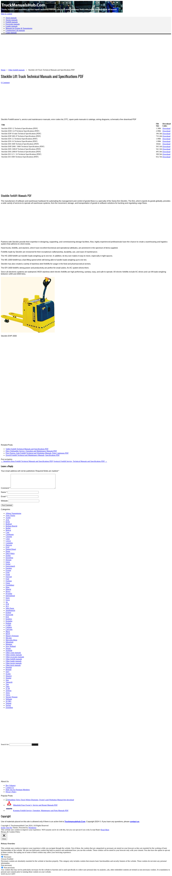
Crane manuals (11, 33)
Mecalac (9, 638)
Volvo (8, 695)
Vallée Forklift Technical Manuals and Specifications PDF (27, 449)
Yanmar (8, 703)
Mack (8, 632)
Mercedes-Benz (11, 640)
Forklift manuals (12, 22)
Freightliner (10, 585)
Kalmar (8, 613)
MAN (8, 634)
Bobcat (8, 530)
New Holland (11, 646)
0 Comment (5, 83)
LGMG (8, 625)
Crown (8, 541)
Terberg (8, 691)
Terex (8, 693)
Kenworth (9, 615)
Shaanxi (9, 676)
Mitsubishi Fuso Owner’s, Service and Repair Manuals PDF (35, 805)
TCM (8, 688)
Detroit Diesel (11, 549)
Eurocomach (10, 566)
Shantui (8, 678)
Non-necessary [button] (6, 865)
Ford (7, 579)
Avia (7, 520)
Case (7, 532)
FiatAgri (9, 577)
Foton (8, 583)
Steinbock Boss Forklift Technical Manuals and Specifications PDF (27, 461)
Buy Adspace (11, 785)
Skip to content (6, 14)
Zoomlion (9, 707)
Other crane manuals (13, 653)
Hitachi (8, 589)
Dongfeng (9, 558)
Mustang (9, 644)
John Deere (10, 608)
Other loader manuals (13, 661)
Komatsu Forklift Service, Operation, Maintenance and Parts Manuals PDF (40, 811)
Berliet (8, 528)
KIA (7, 617)
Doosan (8, 560)
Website (4, 501)
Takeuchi (9, 682)
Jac (7, 602)
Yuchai (8, 705)
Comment (5, 488)
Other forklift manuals (16, 70)
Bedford (9, 524)
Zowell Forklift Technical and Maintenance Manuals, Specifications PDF (33, 455)
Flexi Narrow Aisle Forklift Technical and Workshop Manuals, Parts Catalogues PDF (37, 453)
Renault (8, 670)
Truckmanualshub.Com (74, 822)
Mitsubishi (9, 642)
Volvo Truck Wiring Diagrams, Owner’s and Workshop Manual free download (45, 800)
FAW (8, 572)
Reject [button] (98, 830)
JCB (7, 604)
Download (166, 128)
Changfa (9, 537)
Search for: (5, 744)
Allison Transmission (13, 513)
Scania (8, 674)
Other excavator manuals (15, 657)
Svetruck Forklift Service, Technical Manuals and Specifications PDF (80, 461)
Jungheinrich (10, 610)
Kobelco (9, 619)
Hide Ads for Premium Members (18, 790)
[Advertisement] (71, 52)
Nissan (8, 648)
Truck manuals (11, 18)
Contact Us (10, 788)
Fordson (9, 581)
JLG (7, 606)
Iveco (8, 600)
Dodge (8, 556)
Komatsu (9, 621)
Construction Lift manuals (15, 30)
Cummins (9, 543)
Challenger (10, 534)
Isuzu (8, 598)
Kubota (8, 623)
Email (4, 496)
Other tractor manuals (14, 663)
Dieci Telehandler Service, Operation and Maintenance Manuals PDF (31, 451)
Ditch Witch (10, 553)
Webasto (9, 699)
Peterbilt (9, 667)
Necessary (7, 857)
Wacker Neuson (11, 697)
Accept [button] (92, 830)
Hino (7, 587)
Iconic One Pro (6, 828)
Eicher (8, 564)
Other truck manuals (13, 665)
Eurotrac (9, 568)
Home (3, 70)
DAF (7, 547)
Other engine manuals (14, 655)
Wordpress (32, 828)
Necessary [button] (5, 854)
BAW (8, 522)
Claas (8, 539)
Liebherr (9, 627)
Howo (8, 591)
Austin (8, 518)
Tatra (7, 686)
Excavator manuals (13, 24)
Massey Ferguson (12, 636)
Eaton (8, 562)
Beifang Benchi (11, 526)
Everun (8, 570)
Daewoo (9, 545)
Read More (105, 830)
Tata (7, 684)
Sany (7, 672)
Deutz (8, 551)
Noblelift (9, 651)
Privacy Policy (11, 792)
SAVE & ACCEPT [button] (8, 874)
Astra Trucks (10, 515)
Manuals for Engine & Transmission (19, 28)
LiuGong (9, 629)
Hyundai (9, 594)
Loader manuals (11, 26)
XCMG (8, 701)
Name (4, 492)
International (10, 596)
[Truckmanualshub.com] (62, 12)
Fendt (8, 575)
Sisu (7, 680)
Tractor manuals (11, 20)
